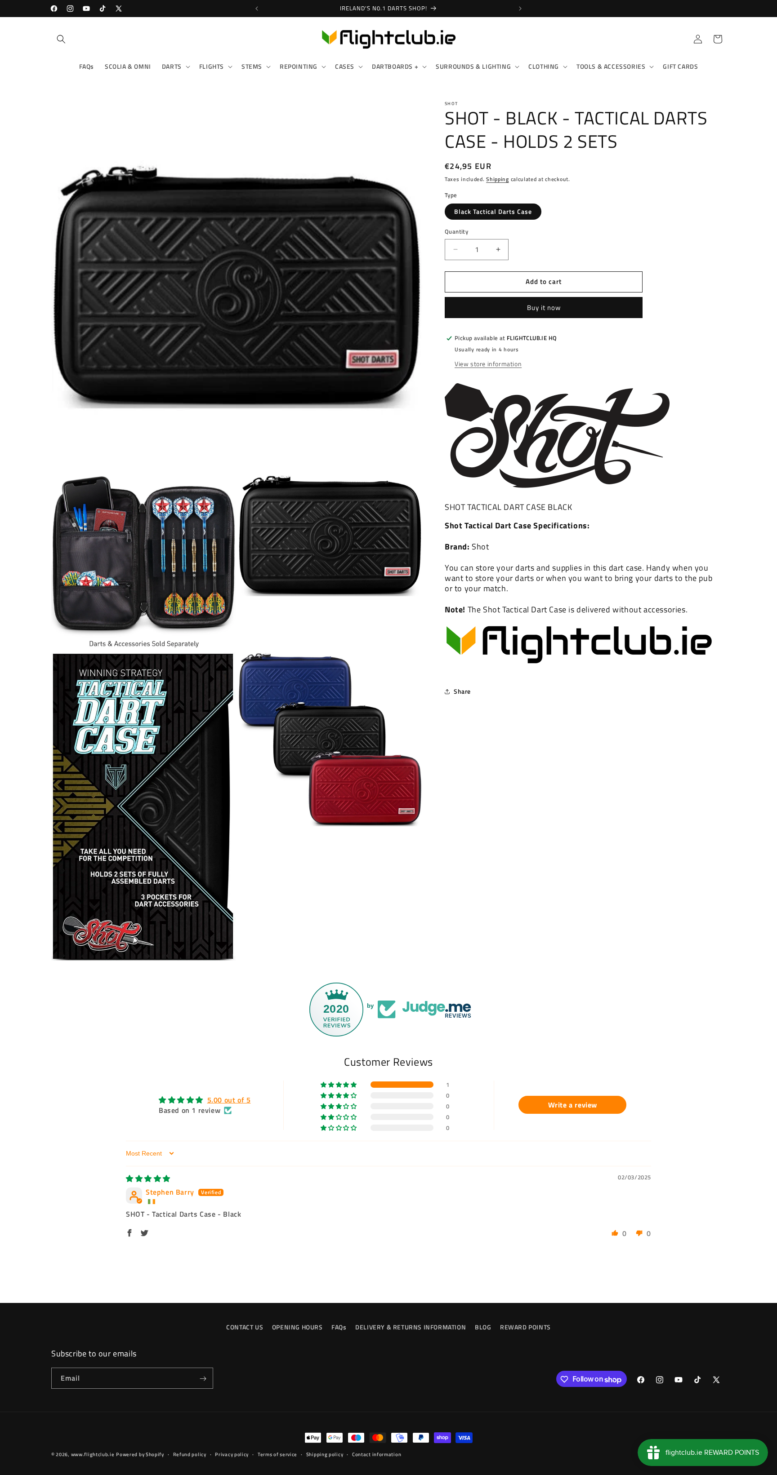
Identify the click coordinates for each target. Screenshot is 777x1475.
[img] (148, 1179)
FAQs (338, 1327)
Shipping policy (325, 1454)
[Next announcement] (520, 8)
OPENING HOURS (297, 1327)
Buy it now (544, 307)
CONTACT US (244, 1327)
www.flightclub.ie (93, 1454)
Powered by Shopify (140, 1454)
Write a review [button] (572, 1105)
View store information (488, 363)
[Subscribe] (203, 1378)
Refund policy (189, 1454)
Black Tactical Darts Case (493, 211)
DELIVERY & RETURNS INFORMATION (410, 1327)
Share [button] (462, 691)
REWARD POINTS (525, 1327)
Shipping (497, 179)
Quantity (456, 231)
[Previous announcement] (257, 8)
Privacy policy (232, 1454)
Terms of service (277, 1454)
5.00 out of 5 (229, 1100)
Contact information (376, 1454)
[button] (61, 39)
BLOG (483, 1327)
